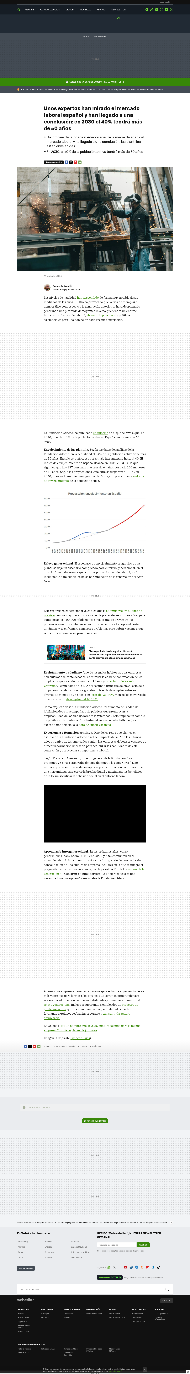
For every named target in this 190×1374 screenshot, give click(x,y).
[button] (62, 286)
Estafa (104, 89)
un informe (100, 433)
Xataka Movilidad (79, 1246)
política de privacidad (135, 1250)
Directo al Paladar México (94, 1349)
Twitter (171, 9)
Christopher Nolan (119, 89)
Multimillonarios (147, 89)
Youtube (166, 9)
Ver (96, 1121)
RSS (142, 1267)
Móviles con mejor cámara (114, 1222)
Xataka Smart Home (24, 1326)
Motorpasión (114, 1313)
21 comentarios (55, 162)
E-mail (80, 162)
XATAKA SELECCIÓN (50, 9)
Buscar (167, 1289)
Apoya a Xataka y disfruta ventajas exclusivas (143, 1277)
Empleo (83, 1046)
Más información (115, 1371)
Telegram (156, 9)
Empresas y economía (64, 1046)
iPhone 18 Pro (136, 1222)
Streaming (23, 1241)
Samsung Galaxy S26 (68, 89)
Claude (95, 1222)
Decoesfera (137, 1317)
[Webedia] (166, 2)
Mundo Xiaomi (24, 1331)
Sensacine (68, 1313)
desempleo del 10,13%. (82, 699)
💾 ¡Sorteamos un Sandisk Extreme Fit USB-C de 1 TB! (93, 81)
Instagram (161, 9)
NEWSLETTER (118, 9)
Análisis (48, 1241)
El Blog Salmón (161, 1313)
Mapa (133, 89)
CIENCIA (70, 9)
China (41, 89)
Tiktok (151, 9)
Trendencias (137, 1313)
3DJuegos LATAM (48, 1348)
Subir (164, 1300)
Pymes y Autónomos (160, 1318)
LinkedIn (153, 1267)
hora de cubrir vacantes (95, 725)
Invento (51, 89)
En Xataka (92, 648)
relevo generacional (57, 1004)
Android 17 (83, 1222)
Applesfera (22, 1321)
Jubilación (96, 1046)
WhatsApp (147, 9)
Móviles (21, 1246)
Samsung (49, 1252)
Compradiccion (138, 1321)
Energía (48, 1246)
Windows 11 (76, 1257)
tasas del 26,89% (102, 695)
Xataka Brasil (23, 1352)
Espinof (67, 1317)
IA (97, 89)
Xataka (21, 1313)
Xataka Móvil (23, 1317)
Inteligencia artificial (80, 1252)
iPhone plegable (68, 1222)
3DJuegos (45, 1313)
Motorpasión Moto (117, 1317)
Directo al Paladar (94, 1313)
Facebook (66, 162)
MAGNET (101, 9)
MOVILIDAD (85, 9)
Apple (20, 1252)
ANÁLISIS (29, 9)
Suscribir (143, 1244)
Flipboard (75, 162)
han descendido (88, 297)
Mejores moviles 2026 (47, 1222)
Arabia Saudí (86, 89)
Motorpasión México (114, 1349)
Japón (160, 89)
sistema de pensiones (101, 315)
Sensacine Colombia (68, 1353)
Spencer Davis (80, 1038)
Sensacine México (72, 1348)
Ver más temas (26, 1268)
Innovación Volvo (100, 37)
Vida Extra (45, 1317)
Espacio (75, 1241)
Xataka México (24, 1348)
